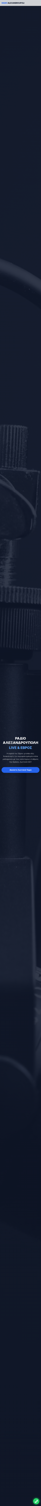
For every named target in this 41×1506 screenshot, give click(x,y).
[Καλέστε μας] (36, 1501)
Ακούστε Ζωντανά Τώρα (20, 770)
